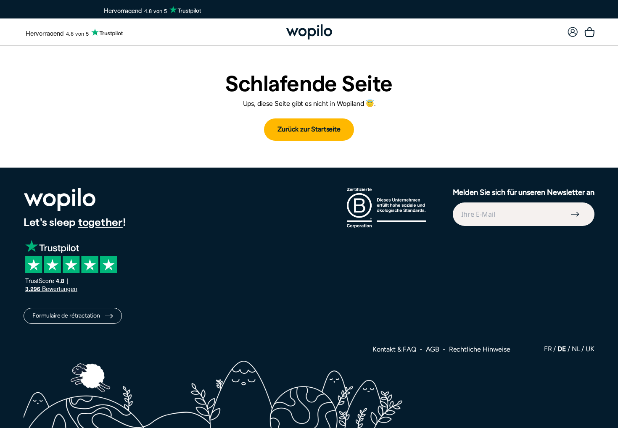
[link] (573, 31)
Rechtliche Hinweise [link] (479, 349)
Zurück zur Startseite (309, 129)
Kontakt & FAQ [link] (395, 349)
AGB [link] (433, 349)
